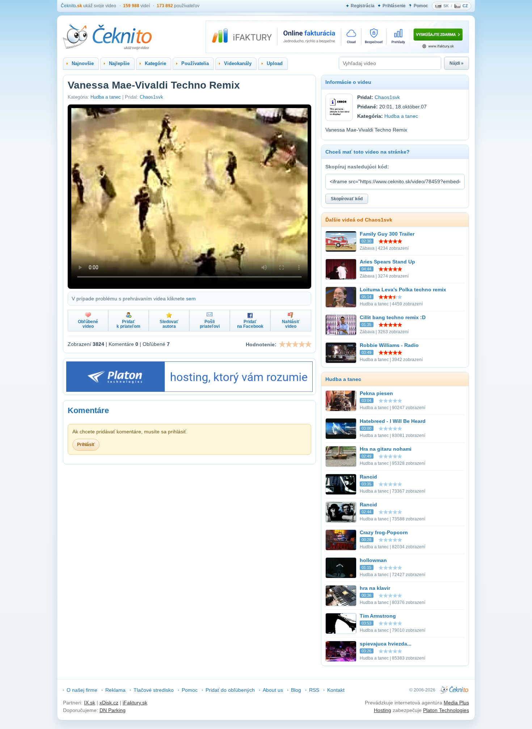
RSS (314, 690)
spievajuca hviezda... (385, 644)
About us (273, 690)
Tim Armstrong (378, 616)
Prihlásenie (394, 5)
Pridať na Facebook (250, 324)
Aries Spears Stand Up (387, 262)
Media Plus (456, 703)
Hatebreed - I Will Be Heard (393, 421)
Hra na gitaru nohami (385, 449)
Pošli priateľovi (210, 324)
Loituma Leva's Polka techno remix (403, 289)
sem (191, 298)
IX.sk (89, 703)
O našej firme (82, 690)
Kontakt (336, 690)
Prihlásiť (86, 444)
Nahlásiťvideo (291, 324)
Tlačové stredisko (154, 690)
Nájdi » (456, 63)
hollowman (373, 560)
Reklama (115, 690)
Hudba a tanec (105, 97)
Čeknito (71, 5)
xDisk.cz (109, 703)
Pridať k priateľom (128, 324)
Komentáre (88, 410)
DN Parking (113, 710)
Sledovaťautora (169, 324)
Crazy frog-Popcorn (384, 532)
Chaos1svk (151, 97)
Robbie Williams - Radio (389, 345)
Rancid (368, 477)
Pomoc (421, 5)
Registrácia (363, 5)
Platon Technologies (446, 710)
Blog (296, 690)
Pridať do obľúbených (230, 690)
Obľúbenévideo (88, 324)
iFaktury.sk (135, 703)
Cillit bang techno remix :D (393, 317)
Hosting (382, 710)
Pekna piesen (376, 393)
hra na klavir (375, 588)
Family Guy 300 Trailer (387, 234)
